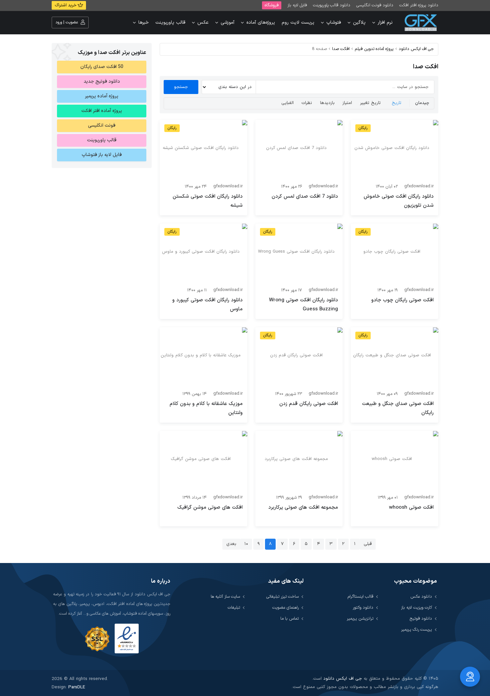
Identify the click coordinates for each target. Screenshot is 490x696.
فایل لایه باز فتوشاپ (102, 154)
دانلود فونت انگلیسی (374, 5)
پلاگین (359, 22)
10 (246, 544)
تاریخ (396, 103)
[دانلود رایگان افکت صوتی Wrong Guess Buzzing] (299, 253)
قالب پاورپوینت (170, 22)
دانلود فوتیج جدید (102, 81)
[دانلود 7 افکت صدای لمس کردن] (299, 149)
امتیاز (347, 103)
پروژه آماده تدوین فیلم (374, 49)
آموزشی (227, 22)
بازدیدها (327, 103)
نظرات (306, 103)
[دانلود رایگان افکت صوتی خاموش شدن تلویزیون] (394, 149)
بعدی (231, 544)
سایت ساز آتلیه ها (225, 596)
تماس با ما (289, 618)
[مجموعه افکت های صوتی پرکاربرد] (299, 460)
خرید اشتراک (66, 5)
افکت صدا (341, 49)
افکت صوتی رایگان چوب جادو (402, 300)
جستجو (181, 87)
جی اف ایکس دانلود (416, 49)
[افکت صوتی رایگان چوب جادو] (394, 253)
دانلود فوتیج (421, 618)
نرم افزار (385, 22)
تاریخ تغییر (370, 103)
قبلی (368, 544)
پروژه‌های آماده (260, 22)
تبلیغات (234, 607)
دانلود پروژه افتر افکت (418, 5)
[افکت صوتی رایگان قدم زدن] (299, 357)
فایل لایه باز (297, 5)
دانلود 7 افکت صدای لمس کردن (305, 196)
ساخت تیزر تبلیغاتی (282, 596)
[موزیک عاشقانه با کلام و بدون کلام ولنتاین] (203, 357)
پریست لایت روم (298, 22)
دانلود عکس (421, 596)
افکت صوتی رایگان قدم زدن (308, 404)
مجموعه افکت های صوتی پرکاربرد (303, 507)
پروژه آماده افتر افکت (101, 110)
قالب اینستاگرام (360, 596)
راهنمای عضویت (285, 607)
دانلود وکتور (363, 607)
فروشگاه (272, 5)
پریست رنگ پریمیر (416, 629)
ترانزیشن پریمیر (360, 618)
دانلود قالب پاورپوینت (331, 5)
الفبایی (287, 103)
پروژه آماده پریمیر (101, 96)
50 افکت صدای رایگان (101, 66)
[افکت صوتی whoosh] (394, 460)
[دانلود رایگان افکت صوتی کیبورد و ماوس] (203, 253)
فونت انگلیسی (101, 125)
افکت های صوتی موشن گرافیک (210, 507)
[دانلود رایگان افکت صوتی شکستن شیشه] (203, 149)
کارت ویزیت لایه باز (416, 607)
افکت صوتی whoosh (411, 507)
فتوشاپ (333, 22)
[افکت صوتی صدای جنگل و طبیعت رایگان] (394, 357)
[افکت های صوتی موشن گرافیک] (203, 460)
